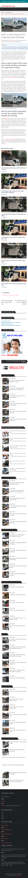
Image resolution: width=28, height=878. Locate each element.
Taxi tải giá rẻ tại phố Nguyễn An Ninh (17, 731)
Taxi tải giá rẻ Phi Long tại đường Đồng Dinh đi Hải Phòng (17, 647)
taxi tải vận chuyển (9, 139)
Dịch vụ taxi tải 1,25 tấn (6, 834)
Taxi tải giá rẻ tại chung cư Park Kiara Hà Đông (13, 215)
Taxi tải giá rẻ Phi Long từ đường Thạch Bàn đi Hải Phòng (17, 655)
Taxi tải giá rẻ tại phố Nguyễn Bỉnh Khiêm (18, 723)
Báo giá (3, 801)
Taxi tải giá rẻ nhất (10, 77)
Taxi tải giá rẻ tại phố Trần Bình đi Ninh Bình (18, 551)
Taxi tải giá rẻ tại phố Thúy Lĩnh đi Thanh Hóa (18, 663)
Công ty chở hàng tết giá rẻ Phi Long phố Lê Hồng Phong (17, 781)
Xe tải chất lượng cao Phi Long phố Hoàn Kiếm (18, 773)
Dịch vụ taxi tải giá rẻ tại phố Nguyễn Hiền (16, 707)
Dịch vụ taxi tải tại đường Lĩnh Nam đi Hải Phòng (18, 559)
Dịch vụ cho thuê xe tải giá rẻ (14, 41)
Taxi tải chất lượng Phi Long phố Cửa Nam (17, 574)
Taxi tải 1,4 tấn (4, 838)
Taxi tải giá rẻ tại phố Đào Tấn (17, 587)
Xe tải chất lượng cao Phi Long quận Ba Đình (21, 302)
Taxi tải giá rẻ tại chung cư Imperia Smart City (13, 284)
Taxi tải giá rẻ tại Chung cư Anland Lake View (13, 261)
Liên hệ (3, 805)
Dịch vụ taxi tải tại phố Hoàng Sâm (18, 691)
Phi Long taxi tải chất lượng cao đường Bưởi (17, 750)
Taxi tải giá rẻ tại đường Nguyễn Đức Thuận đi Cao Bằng (17, 535)
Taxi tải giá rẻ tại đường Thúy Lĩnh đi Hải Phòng (18, 640)
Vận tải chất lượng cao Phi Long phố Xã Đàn (18, 566)
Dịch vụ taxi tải (4, 825)
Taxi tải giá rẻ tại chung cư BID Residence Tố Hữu (14, 168)
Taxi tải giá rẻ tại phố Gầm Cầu (17, 602)
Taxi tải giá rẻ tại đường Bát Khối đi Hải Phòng (18, 543)
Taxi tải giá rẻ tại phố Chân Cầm (17, 610)
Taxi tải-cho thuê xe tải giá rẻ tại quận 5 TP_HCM (17, 618)
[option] (17, 1)
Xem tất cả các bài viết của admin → (11, 295)
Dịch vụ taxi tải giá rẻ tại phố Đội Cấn (17, 626)
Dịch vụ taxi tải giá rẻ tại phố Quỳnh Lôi (18, 715)
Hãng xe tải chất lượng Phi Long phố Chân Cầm (13, 757)
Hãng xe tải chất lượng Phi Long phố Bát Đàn (13, 765)
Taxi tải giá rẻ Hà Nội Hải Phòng (17, 678)
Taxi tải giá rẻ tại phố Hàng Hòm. (17, 594)
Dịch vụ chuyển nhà (6, 842)
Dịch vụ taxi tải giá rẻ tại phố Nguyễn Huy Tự (16, 699)
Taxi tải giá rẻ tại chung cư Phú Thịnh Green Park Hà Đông (12, 191)
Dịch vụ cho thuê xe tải (6, 829)
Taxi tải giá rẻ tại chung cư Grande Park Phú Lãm (13, 238)
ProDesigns (18, 875)
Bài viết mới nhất (19, 40)
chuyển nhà (6, 118)
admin (11, 40)
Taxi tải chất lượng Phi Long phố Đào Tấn (7, 302)
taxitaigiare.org (8, 6)
